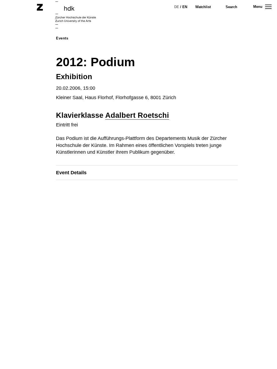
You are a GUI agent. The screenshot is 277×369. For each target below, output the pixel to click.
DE (176, 7)
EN (184, 7)
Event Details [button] (71, 172)
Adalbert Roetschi (137, 115)
